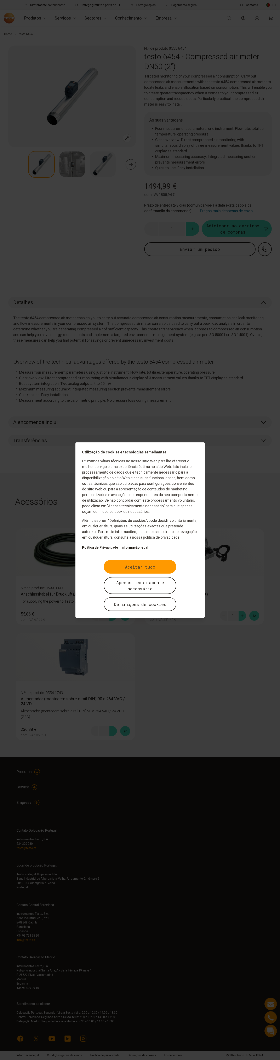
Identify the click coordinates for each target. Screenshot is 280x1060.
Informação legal (134, 547)
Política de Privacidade (100, 547)
